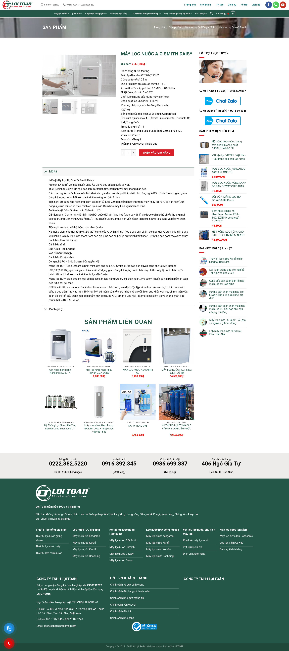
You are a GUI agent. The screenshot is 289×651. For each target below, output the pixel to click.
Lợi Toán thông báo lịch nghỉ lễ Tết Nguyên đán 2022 (226, 271)
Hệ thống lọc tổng (118, 13)
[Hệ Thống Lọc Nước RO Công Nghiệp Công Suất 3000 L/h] (60, 402)
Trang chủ (190, 4)
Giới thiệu (205, 4)
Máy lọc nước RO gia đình (200, 27)
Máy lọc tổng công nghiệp (177, 13)
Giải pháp (200, 13)
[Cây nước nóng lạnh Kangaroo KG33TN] (60, 346)
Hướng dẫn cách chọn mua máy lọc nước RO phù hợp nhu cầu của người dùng (227, 309)
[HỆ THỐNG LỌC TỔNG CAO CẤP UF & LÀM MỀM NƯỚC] (176, 402)
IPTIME (179, 646)
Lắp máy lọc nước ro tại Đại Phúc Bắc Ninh (225, 332)
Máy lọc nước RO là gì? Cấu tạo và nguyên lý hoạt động (227, 321)
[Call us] (276, 5)
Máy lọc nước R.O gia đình (67, 13)
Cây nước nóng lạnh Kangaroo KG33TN (60, 371)
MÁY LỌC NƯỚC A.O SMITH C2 (138, 371)
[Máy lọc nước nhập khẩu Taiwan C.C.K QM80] (99, 346)
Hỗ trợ (243, 4)
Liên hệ (256, 4)
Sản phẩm (175, 27)
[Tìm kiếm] (211, 13)
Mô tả (53, 171)
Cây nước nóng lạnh (95, 13)
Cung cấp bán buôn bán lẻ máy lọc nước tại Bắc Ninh (226, 282)
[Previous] (48, 75)
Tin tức (219, 4)
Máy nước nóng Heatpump (145, 13)
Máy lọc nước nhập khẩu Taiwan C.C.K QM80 (99, 371)
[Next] (110, 75)
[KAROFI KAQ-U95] (138, 402)
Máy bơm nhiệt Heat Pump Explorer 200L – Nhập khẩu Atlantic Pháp (99, 428)
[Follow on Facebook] (268, 5)
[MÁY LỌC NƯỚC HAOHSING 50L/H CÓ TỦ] (176, 346)
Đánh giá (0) (57, 309)
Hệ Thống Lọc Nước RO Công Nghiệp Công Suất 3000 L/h (60, 427)
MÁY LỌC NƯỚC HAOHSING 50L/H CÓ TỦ (177, 371)
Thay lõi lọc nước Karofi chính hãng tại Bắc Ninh (226, 260)
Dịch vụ (232, 4)
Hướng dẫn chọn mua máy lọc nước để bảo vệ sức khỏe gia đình (226, 295)
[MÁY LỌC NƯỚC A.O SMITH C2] (138, 346)
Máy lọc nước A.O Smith (233, 27)
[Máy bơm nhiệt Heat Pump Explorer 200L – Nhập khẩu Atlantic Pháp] (99, 402)
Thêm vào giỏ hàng (156, 152)
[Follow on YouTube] (283, 5)
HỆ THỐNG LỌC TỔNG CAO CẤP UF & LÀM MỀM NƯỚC (176, 427)
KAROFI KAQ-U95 (137, 425)
